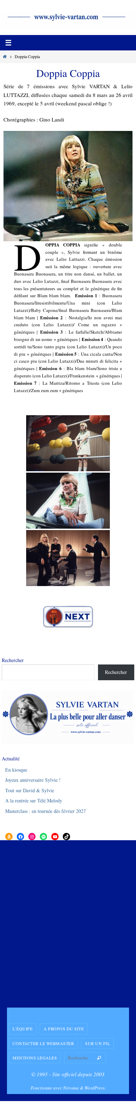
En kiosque (16, 769)
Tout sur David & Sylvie (29, 790)
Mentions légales (35, 1057)
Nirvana (71, 1088)
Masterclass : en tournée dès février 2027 (45, 811)
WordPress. (95, 1088)
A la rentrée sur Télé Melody (33, 800)
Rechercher (13, 660)
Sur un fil (97, 1043)
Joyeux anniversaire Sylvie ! (33, 780)
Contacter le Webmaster (43, 1043)
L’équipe (22, 1028)
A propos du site (64, 1028)
